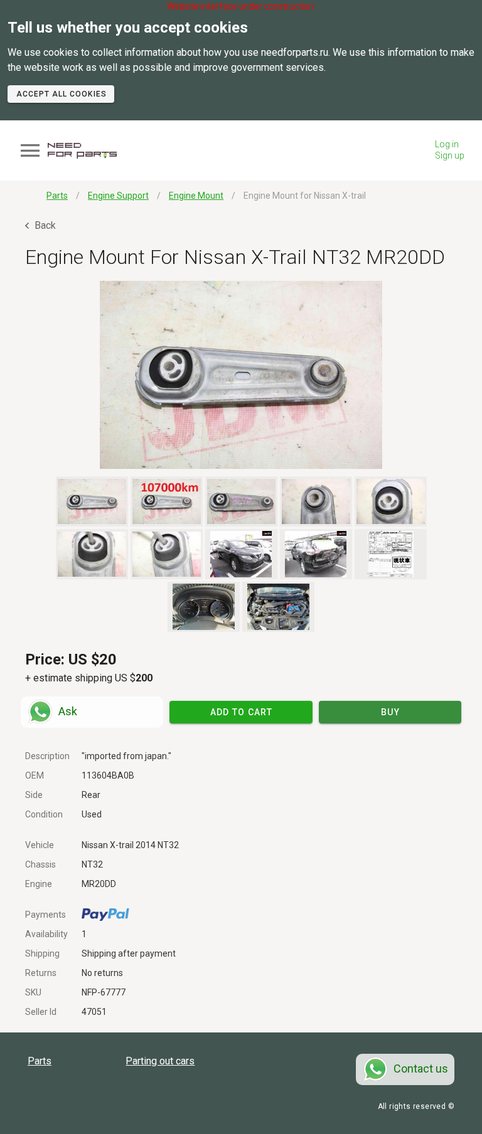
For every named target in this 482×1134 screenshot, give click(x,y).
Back (44, 225)
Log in (447, 144)
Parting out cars (160, 1061)
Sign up (449, 155)
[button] (241, 375)
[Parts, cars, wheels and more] (82, 151)
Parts (39, 1061)
